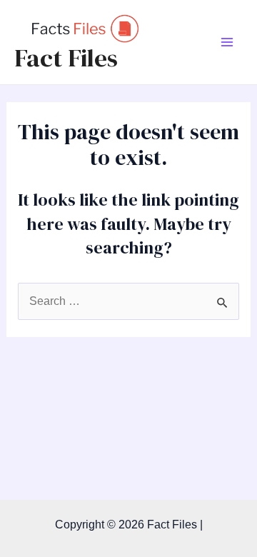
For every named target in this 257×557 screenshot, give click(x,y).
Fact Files (66, 58)
